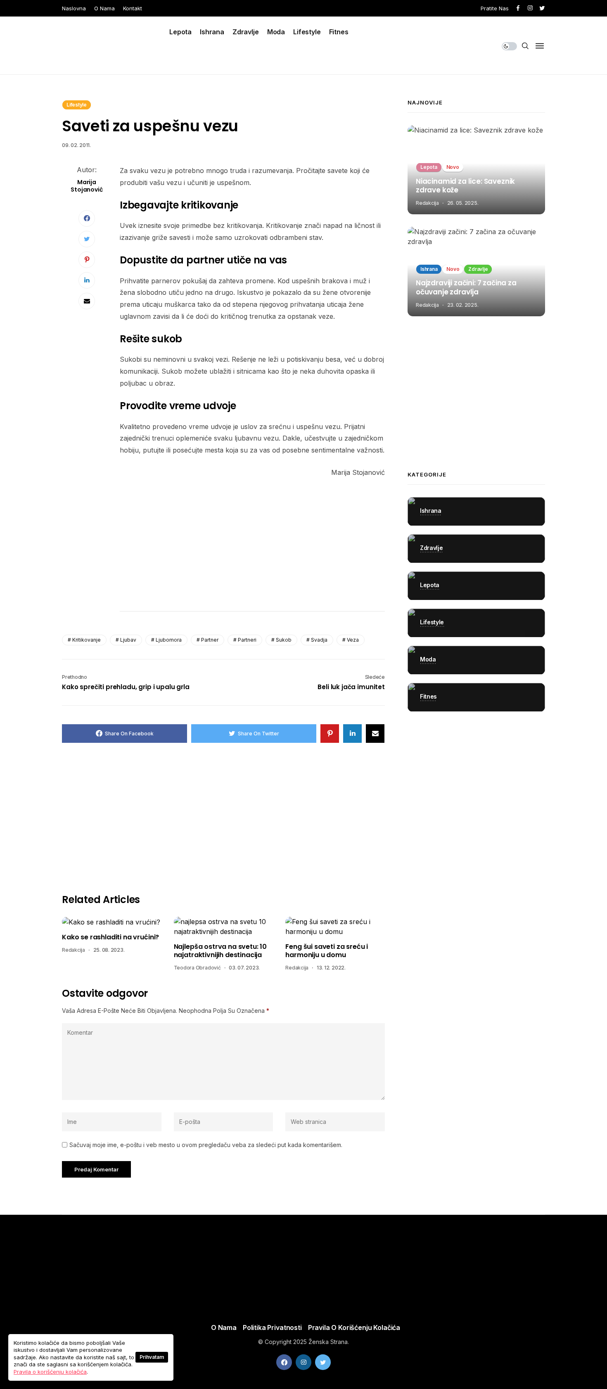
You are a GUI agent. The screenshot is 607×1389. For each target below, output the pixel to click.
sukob (284, 640)
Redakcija (73, 950)
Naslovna (74, 8)
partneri (247, 640)
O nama (104, 8)
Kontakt (132, 8)
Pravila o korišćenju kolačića (354, 1327)
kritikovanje (86, 640)
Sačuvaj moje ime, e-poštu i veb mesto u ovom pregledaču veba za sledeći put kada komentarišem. (205, 1145)
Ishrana (212, 32)
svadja (319, 640)
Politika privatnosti (272, 1327)
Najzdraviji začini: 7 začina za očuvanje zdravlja (466, 288)
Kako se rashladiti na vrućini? (110, 937)
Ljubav (128, 640)
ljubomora (169, 640)
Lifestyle (307, 32)
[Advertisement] (252, 546)
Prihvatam (152, 1357)
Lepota (180, 32)
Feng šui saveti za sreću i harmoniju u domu (326, 951)
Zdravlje (245, 32)
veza (353, 640)
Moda (276, 32)
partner (209, 640)
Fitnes (339, 32)
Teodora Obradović (197, 968)
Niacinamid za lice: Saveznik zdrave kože (465, 186)
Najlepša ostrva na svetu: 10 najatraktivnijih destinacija (220, 951)
